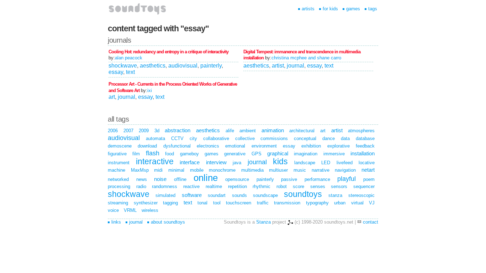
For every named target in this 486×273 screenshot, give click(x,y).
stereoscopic (361, 195)
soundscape (265, 195)
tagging (170, 202)
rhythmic (261, 186)
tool (217, 202)
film (136, 153)
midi (158, 170)
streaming (118, 202)
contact (370, 222)
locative (367, 162)
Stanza (263, 222)
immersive (334, 153)
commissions (274, 138)
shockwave (123, 66)
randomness (164, 186)
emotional (235, 146)
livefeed (345, 162)
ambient (247, 130)
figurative (117, 153)
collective (245, 138)
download (147, 146)
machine (116, 170)
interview (216, 162)
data (345, 138)
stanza (335, 195)
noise (160, 179)
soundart (217, 195)
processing (119, 186)
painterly (211, 66)
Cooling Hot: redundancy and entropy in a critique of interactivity (168, 51)
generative (234, 153)
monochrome (222, 170)
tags (372, 8)
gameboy (189, 153)
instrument (119, 162)
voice (113, 210)
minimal (176, 170)
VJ (372, 202)
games (353, 8)
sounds (239, 195)
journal (295, 66)
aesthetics (152, 66)
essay (116, 72)
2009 (144, 130)
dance (328, 138)
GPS (257, 153)
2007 (128, 130)
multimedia (252, 170)
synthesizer (146, 202)
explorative (338, 146)
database (365, 138)
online (206, 178)
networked (118, 179)
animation (273, 130)
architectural (302, 130)
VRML (130, 210)
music (300, 170)
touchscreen (238, 202)
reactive (191, 186)
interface (190, 162)
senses (317, 186)
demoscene (120, 146)
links (116, 222)
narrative (320, 170)
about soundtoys (168, 222)
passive (289, 179)
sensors (339, 186)
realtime (214, 186)
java (237, 162)
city (193, 138)
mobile (197, 170)
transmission (287, 202)
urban (339, 202)
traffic (263, 202)
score (298, 186)
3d (156, 130)
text (130, 72)
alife (230, 130)
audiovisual (182, 66)
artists (308, 8)
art (112, 97)
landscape (304, 162)
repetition (237, 186)
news (141, 179)
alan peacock (128, 57)
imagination (305, 153)
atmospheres (361, 130)
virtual (357, 202)
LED (325, 162)
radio (141, 186)
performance (317, 179)
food (169, 153)
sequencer (364, 186)
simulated (165, 195)
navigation (345, 170)
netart (368, 170)
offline (180, 179)
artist (278, 66)
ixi (149, 90)
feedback (365, 146)
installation (362, 153)
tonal (202, 202)
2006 (113, 130)
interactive (155, 161)
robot (281, 186)
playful (346, 178)
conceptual (305, 138)
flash (152, 153)
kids (280, 161)
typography (317, 202)
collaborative (216, 138)
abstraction (177, 130)
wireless (150, 210)
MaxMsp (140, 170)
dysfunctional (177, 146)
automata (155, 138)
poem (369, 179)
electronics (208, 146)
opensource (237, 179)
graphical (277, 153)
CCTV (177, 138)
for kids (330, 8)
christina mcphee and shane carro (306, 57)
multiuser (278, 170)
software (192, 195)
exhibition (311, 146)
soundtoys (303, 194)
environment (264, 146)
